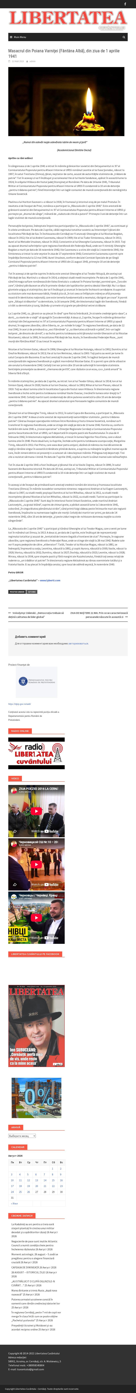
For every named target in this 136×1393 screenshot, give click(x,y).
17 (12, 1186)
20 (36, 1186)
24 (12, 1191)
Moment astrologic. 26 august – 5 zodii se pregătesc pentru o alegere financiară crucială (34, 1258)
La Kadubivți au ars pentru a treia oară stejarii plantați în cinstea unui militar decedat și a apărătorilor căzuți (32, 1228)
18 (20, 1186)
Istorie (32, 592)
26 (28, 1191)
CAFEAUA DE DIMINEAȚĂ (25, 1267)
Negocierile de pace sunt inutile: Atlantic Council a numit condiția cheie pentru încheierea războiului (34, 1245)
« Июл (14, 1203)
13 (36, 1180)
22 (53, 1186)
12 (28, 1180)
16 (61, 1180)
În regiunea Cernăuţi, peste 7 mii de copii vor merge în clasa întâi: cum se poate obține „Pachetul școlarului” (36, 1316)
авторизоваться (78, 643)
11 (20, 1180)
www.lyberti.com (50, 580)
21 (45, 1186)
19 (28, 1186)
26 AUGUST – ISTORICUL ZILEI (28, 1272)
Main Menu (20, 37)
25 (20, 1191)
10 (12, 1180)
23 (61, 1186)
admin (32, 61)
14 (45, 1180)
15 (53, 1180)
